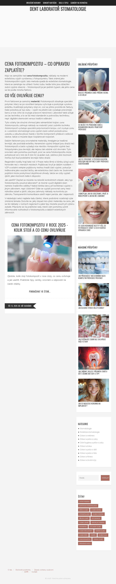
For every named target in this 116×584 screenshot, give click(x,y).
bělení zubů (83, 518)
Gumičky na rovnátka (79, 3)
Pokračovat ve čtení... (39, 291)
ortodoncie (96, 518)
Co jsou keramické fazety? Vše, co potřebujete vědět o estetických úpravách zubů (92, 228)
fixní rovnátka (84, 539)
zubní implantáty (85, 531)
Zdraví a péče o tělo (88, 453)
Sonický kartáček (50, 3)
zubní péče (83, 535)
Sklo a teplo (63, 3)
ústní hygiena (84, 501)
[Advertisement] (58, 31)
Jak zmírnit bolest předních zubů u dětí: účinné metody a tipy (92, 372)
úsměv (93, 535)
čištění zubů (100, 531)
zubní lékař (83, 522)
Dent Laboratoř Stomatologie (58, 8)
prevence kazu (85, 543)
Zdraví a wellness (87, 436)
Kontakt (34, 572)
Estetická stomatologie (89, 432)
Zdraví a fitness (86, 457)
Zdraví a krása (86, 446)
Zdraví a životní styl (88, 460)
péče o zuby (83, 510)
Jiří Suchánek (26, 306)
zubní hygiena (98, 514)
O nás (10, 570)
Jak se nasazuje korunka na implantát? (89, 404)
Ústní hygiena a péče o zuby (92, 443)
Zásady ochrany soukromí (43, 570)
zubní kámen (96, 510)
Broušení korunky (33, 3)
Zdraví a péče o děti (88, 450)
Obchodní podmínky (23, 570)
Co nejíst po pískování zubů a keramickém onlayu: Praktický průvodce (90, 127)
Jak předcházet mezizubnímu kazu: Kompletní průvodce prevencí (92, 277)
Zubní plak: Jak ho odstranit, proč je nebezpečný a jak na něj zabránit (93, 195)
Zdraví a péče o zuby (89, 439)
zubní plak (103, 535)
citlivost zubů (95, 526)
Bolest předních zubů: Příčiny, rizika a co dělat (93, 94)
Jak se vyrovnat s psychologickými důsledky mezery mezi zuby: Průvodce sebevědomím (93, 161)
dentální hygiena (98, 522)
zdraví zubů (98, 539)
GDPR (26, 572)
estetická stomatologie (88, 506)
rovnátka (83, 526)
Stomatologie (86, 428)
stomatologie (84, 514)
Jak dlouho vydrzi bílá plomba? (91, 308)
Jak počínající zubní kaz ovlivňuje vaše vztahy (92, 340)
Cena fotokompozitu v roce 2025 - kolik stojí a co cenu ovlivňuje (39, 227)
